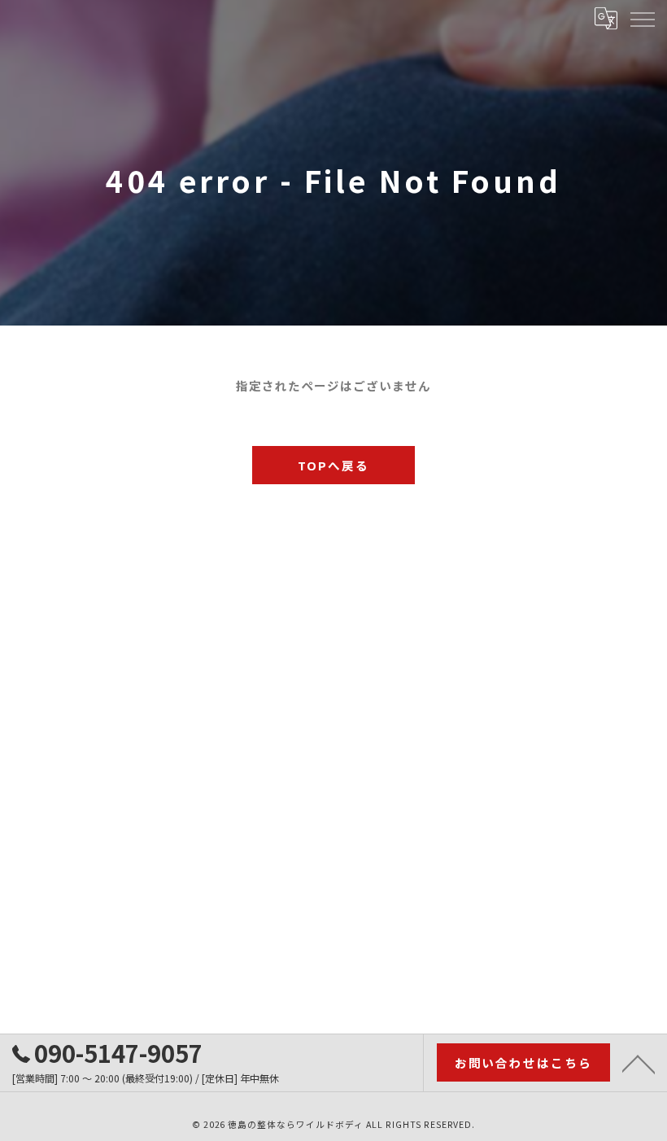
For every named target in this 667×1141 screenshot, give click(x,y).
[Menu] (641, 18)
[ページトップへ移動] (638, 1063)
